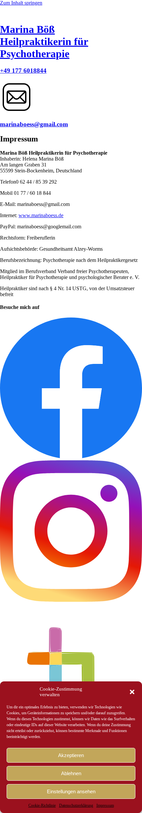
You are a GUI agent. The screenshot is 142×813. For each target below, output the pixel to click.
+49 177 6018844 (23, 70)
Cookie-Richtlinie (42, 805)
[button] (132, 692)
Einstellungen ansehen (71, 791)
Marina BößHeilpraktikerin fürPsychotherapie (44, 41)
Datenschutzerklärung (76, 805)
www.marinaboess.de (40, 215)
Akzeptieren (71, 755)
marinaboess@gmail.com (34, 124)
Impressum (105, 805)
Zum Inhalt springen (21, 3)
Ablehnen (71, 773)
